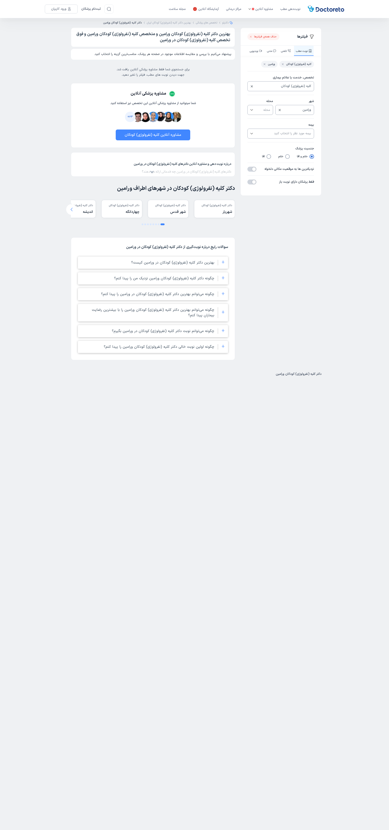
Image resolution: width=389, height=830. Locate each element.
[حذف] (252, 86)
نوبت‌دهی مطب (290, 9)
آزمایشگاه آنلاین (208, 9)
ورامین (271, 64)
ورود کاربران (58, 9)
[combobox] (284, 86)
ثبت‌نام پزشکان (91, 9)
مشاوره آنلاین (264, 9)
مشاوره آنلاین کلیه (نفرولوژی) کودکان (153, 135)
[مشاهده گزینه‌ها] (251, 110)
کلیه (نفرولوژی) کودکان (298, 64)
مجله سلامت (177, 9)
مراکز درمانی (233, 9)
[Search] (108, 9)
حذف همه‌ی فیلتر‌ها (265, 37)
